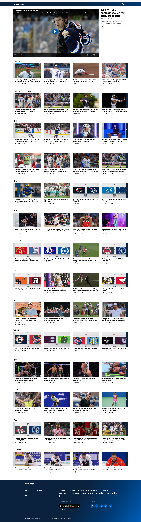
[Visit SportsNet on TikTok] (110, 506)
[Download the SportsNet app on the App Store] (64, 506)
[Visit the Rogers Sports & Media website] (32, 518)
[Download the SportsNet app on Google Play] (74, 506)
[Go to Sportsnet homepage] (19, 4)
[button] (123, 4)
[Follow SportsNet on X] (92, 506)
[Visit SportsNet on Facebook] (101, 506)
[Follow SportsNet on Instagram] (105, 506)
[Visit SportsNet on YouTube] (96, 506)
